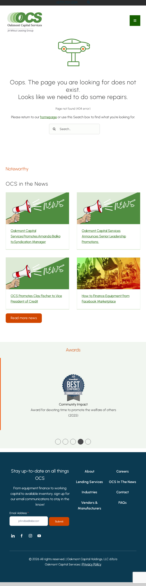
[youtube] (39, 536)
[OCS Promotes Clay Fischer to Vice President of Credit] (37, 273)
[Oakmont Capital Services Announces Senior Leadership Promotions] (108, 208)
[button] (58, 442)
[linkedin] (13, 536)
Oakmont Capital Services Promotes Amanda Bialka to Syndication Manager (35, 236)
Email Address (19, 513)
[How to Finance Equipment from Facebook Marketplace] (108, 273)
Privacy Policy (91, 564)
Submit (59, 521)
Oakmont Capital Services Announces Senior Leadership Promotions (104, 236)
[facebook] (21, 536)
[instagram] (30, 536)
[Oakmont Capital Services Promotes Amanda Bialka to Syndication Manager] (37, 208)
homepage (48, 117)
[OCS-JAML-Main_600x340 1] (25, 13)
